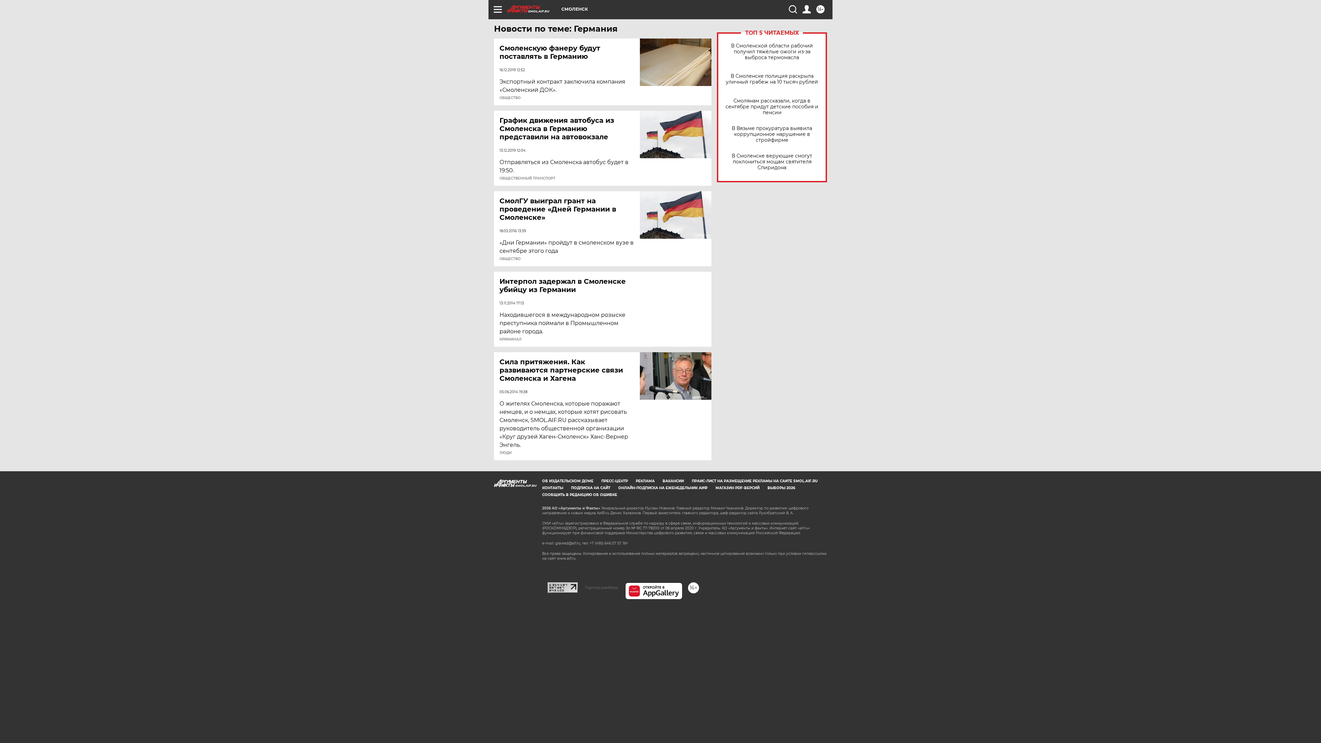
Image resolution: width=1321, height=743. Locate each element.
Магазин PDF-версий (738, 488)
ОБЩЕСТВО (510, 98)
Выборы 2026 (781, 488)
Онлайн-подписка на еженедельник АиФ (663, 488)
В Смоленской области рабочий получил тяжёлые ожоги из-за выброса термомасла (772, 52)
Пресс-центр (614, 481)
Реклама (645, 481)
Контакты (552, 488)
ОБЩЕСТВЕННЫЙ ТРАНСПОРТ (527, 178)
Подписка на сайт (590, 488)
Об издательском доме (567, 481)
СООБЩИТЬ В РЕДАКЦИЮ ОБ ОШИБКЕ (579, 495)
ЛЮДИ (506, 453)
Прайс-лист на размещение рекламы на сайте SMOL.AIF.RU (755, 481)
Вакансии (673, 481)
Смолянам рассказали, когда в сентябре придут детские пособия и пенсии (772, 107)
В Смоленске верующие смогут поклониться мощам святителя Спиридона (772, 162)
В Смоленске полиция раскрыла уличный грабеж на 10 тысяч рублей (772, 79)
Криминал (511, 339)
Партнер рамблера (601, 587)
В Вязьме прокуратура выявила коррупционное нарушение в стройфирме (772, 134)
